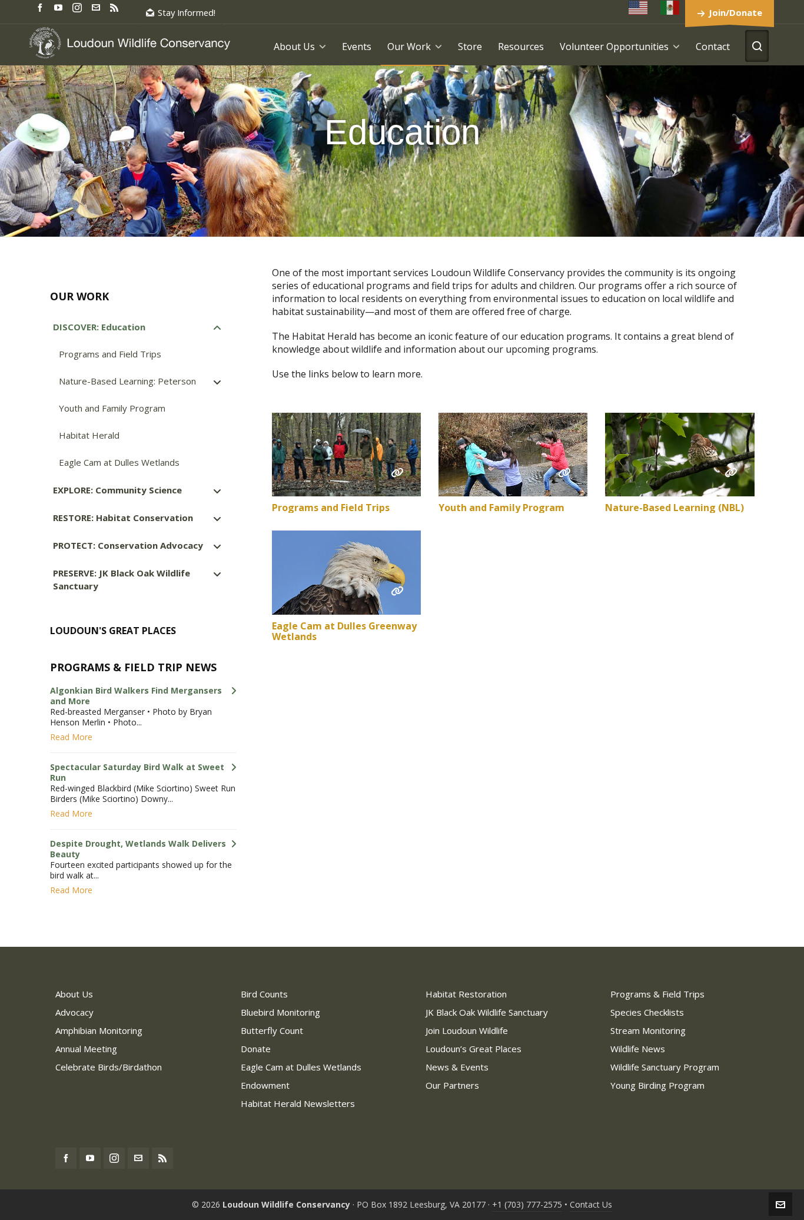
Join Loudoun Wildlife (467, 1030)
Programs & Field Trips (657, 994)
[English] (639, 7)
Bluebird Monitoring (280, 1012)
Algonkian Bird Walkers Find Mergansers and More (136, 696)
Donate (256, 1049)
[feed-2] (116, 7)
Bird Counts (264, 994)
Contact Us (591, 1204)
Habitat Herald (89, 435)
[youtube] (60, 7)
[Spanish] (670, 7)
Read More (71, 737)
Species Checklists (647, 1012)
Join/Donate (735, 12)
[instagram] (78, 7)
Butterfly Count (272, 1030)
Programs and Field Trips (331, 507)
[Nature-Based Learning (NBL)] (679, 455)
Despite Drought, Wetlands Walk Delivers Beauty (138, 849)
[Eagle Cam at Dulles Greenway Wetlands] (346, 573)
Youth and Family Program (501, 507)
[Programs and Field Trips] (346, 455)
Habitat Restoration (466, 994)
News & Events (457, 1067)
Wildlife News (637, 1049)
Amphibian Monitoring (98, 1030)
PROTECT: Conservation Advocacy (128, 545)
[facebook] (42, 7)
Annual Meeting (86, 1049)
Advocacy (74, 1012)
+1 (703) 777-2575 (527, 1204)
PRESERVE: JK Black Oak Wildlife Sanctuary (121, 579)
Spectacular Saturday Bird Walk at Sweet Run (137, 772)
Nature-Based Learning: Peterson (127, 381)
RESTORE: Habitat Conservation (123, 517)
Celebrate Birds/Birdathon (108, 1067)
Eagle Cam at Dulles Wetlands (119, 462)
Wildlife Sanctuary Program (664, 1067)
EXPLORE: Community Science (117, 490)
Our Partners (452, 1085)
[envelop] (98, 7)
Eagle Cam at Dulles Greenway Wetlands (344, 631)
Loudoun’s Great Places (473, 1049)
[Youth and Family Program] (512, 455)
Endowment (265, 1085)
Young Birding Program (657, 1085)
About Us (74, 994)
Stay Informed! (186, 12)
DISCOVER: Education (99, 327)
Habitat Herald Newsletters (298, 1103)
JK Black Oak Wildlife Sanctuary (487, 1012)
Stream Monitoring (648, 1030)
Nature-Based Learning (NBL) (674, 507)
